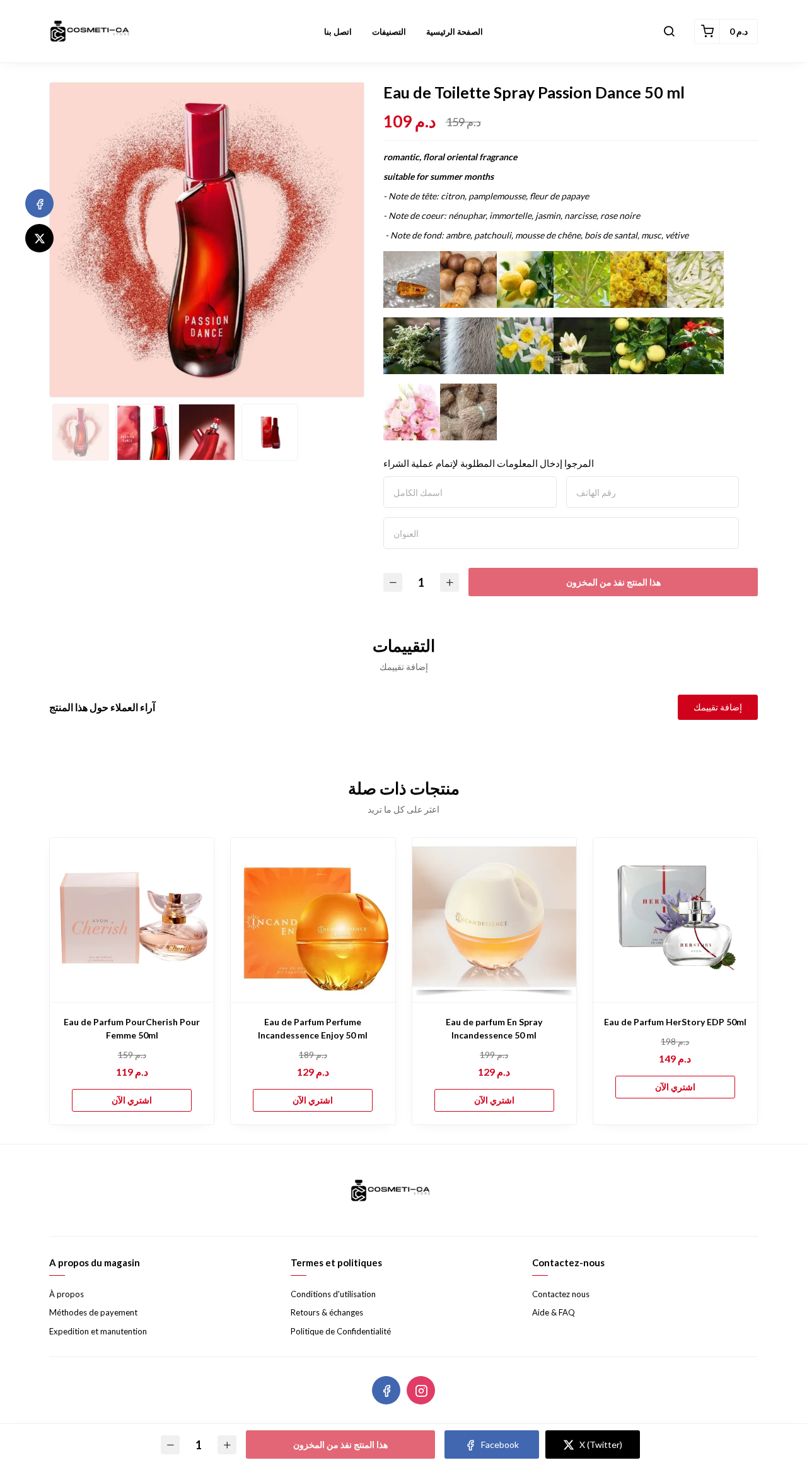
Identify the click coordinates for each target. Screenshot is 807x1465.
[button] (669, 31)
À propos (66, 1294)
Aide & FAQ (553, 1312)
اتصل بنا (338, 31)
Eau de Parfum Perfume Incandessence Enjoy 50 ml (313, 1028)
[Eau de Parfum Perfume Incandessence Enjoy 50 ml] (313, 920)
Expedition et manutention (98, 1331)
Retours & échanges (327, 1312)
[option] (207, 240)
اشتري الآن (132, 1100)
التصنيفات (389, 31)
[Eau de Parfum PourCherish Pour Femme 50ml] (132, 920)
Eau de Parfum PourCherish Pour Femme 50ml (132, 1028)
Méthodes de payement (93, 1312)
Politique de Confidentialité (341, 1331)
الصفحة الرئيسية (454, 31)
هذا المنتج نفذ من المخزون (613, 582)
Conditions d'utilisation (333, 1294)
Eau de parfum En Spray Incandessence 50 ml (494, 1028)
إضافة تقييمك (718, 707)
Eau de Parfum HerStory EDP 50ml (675, 1021)
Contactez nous (560, 1294)
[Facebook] (39, 203)
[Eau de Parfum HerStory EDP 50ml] (675, 920)
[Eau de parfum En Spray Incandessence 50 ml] (494, 920)
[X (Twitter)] (39, 238)
